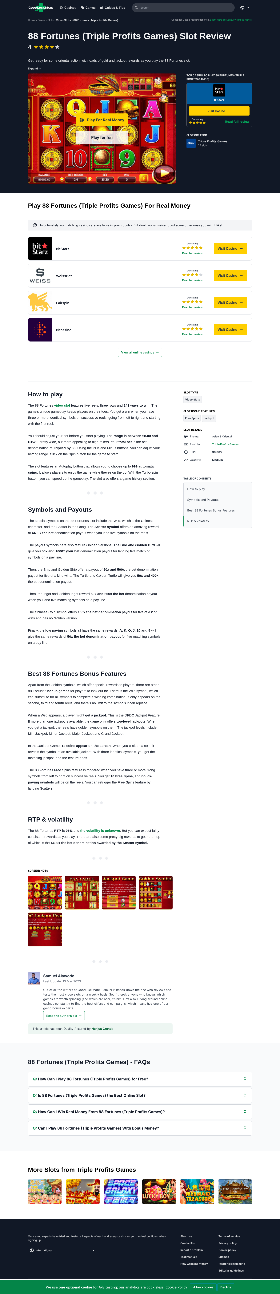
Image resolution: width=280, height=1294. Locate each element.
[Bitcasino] (40, 329)
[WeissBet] (40, 275)
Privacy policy (227, 1243)
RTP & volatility (198, 521)
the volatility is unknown (100, 831)
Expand (34, 68)
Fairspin (62, 303)
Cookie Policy (176, 1287)
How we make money (194, 1263)
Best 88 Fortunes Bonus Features (211, 510)
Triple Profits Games (212, 141)
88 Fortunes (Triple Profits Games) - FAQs (89, 1062)
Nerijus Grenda (102, 1029)
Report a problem (191, 1250)
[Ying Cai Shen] (83, 1191)
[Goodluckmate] (41, 7)
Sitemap (223, 1256)
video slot (62, 405)
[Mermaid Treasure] (197, 1191)
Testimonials (188, 1256)
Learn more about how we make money (231, 19)
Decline (225, 1287)
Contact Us (187, 1243)
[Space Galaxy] (121, 1191)
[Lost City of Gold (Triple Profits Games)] (235, 1191)
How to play (196, 489)
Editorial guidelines (231, 1270)
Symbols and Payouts (202, 500)
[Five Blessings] (45, 1191)
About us (186, 1236)
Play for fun (102, 137)
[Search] (136, 7)
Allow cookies (203, 1287)
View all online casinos (137, 352)
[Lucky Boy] (159, 1191)
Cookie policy (227, 1250)
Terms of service (229, 1236)
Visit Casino (232, 249)
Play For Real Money (105, 120)
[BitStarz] (219, 90)
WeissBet (64, 276)
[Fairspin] (40, 302)
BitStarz (219, 99)
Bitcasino (63, 330)
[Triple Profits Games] (191, 143)
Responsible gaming (231, 1263)
